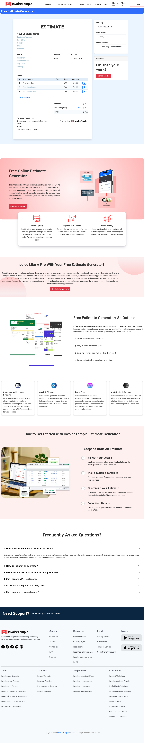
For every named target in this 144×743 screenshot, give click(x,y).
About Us (123, 4)
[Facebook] (3, 647)
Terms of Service (104, 647)
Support (52, 657)
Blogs (106, 4)
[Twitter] (7, 647)
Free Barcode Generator (82, 681)
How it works (114, 4)
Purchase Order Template (47, 686)
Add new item (24, 97)
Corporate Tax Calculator (118, 711)
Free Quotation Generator (11, 706)
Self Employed (79, 642)
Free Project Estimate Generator (14, 701)
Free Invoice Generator (10, 676)
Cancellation (102, 642)
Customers (53, 637)
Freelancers (78, 647)
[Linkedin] (12, 647)
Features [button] (47, 4)
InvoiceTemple (63, 733)
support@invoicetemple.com (48, 613)
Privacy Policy (103, 637)
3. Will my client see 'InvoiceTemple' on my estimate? (32, 572)
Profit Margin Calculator (118, 686)
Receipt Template (44, 691)
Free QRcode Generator (82, 691)
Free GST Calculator (117, 676)
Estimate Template (44, 681)
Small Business (79, 637)
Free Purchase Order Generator (13, 691)
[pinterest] (16, 647)
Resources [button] (84, 4)
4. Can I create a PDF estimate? (20, 579)
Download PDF (103, 76)
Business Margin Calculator (120, 691)
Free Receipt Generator (10, 686)
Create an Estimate (17, 206)
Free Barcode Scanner (82, 686)
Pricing (98, 4)
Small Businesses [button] (65, 4)
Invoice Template (44, 676)
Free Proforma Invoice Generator (14, 696)
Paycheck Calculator (117, 706)
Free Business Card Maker (83, 676)
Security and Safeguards (107, 652)
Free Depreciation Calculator (120, 681)
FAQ (51, 652)
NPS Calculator (115, 701)
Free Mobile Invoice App (83, 652)
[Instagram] (21, 647)
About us (52, 642)
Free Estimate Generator (10, 681)
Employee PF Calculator (118, 696)
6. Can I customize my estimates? (21, 592)
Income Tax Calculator (118, 717)
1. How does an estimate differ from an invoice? (29, 548)
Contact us (53, 647)
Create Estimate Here (60, 289)
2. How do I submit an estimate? (21, 566)
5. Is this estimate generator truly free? (24, 585)
